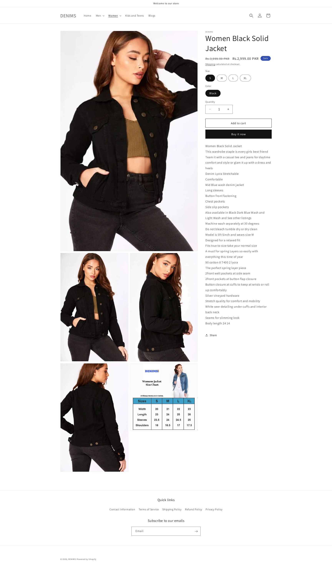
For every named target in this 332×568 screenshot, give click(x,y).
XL (245, 78)
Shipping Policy (171, 509)
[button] (100, 16)
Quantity (210, 101)
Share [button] (213, 335)
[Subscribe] (196, 531)
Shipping (210, 64)
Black (213, 93)
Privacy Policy (214, 509)
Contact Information (122, 509)
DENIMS (72, 559)
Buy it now (238, 134)
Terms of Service (149, 509)
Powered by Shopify (86, 559)
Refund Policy (193, 509)
